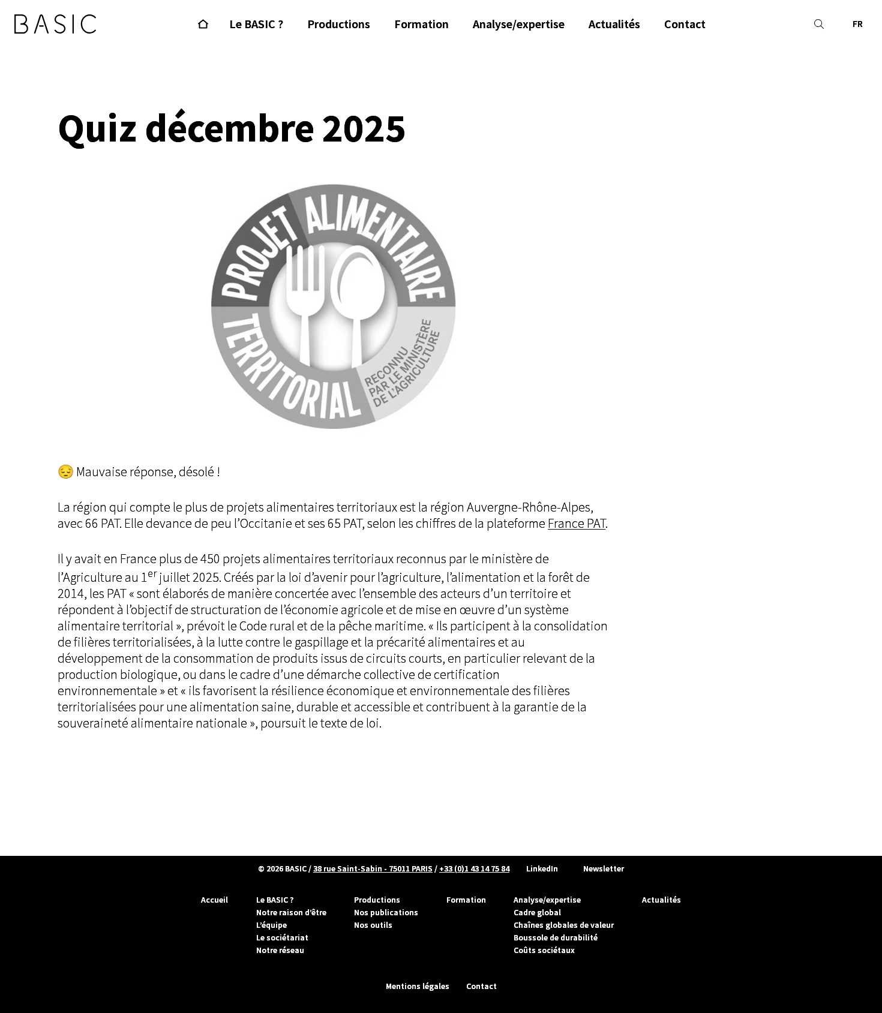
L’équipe (271, 925)
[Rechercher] (819, 24)
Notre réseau (280, 950)
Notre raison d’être (291, 912)
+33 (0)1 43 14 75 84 (474, 868)
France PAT (576, 523)
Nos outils (373, 925)
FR (858, 23)
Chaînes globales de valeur (564, 925)
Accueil (214, 899)
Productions (377, 899)
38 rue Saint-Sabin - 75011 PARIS (373, 868)
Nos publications (386, 912)
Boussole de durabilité (556, 937)
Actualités (661, 899)
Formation (466, 899)
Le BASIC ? (274, 899)
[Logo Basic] (55, 24)
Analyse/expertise (547, 899)
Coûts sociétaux (544, 950)
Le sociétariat (282, 937)
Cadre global (537, 912)
